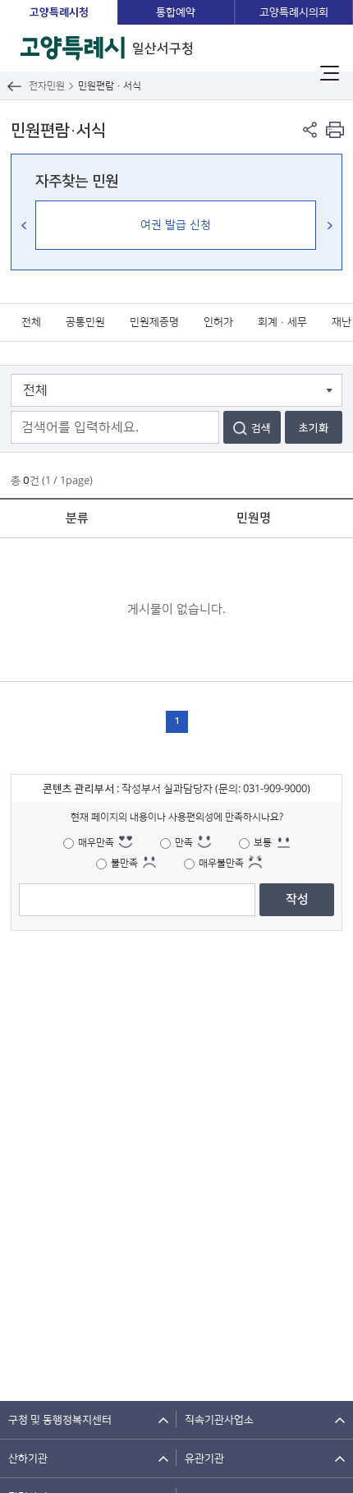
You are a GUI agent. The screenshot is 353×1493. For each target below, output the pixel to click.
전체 (31, 322)
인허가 (218, 322)
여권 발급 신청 (175, 225)
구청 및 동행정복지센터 (60, 1420)
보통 (263, 842)
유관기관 (204, 1458)
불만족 (124, 863)
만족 (184, 842)
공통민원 (85, 322)
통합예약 (175, 12)
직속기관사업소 (219, 1420)
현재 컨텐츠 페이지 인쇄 (334, 129)
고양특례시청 (59, 12)
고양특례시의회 (293, 12)
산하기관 (28, 1458)
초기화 (313, 428)
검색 (261, 428)
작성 (297, 899)
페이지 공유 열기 (310, 129)
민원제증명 (154, 322)
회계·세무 (282, 322)
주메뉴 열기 (329, 72)
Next (329, 225)
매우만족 (96, 842)
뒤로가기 (14, 85)
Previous (23, 225)
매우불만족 (221, 863)
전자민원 (47, 86)
